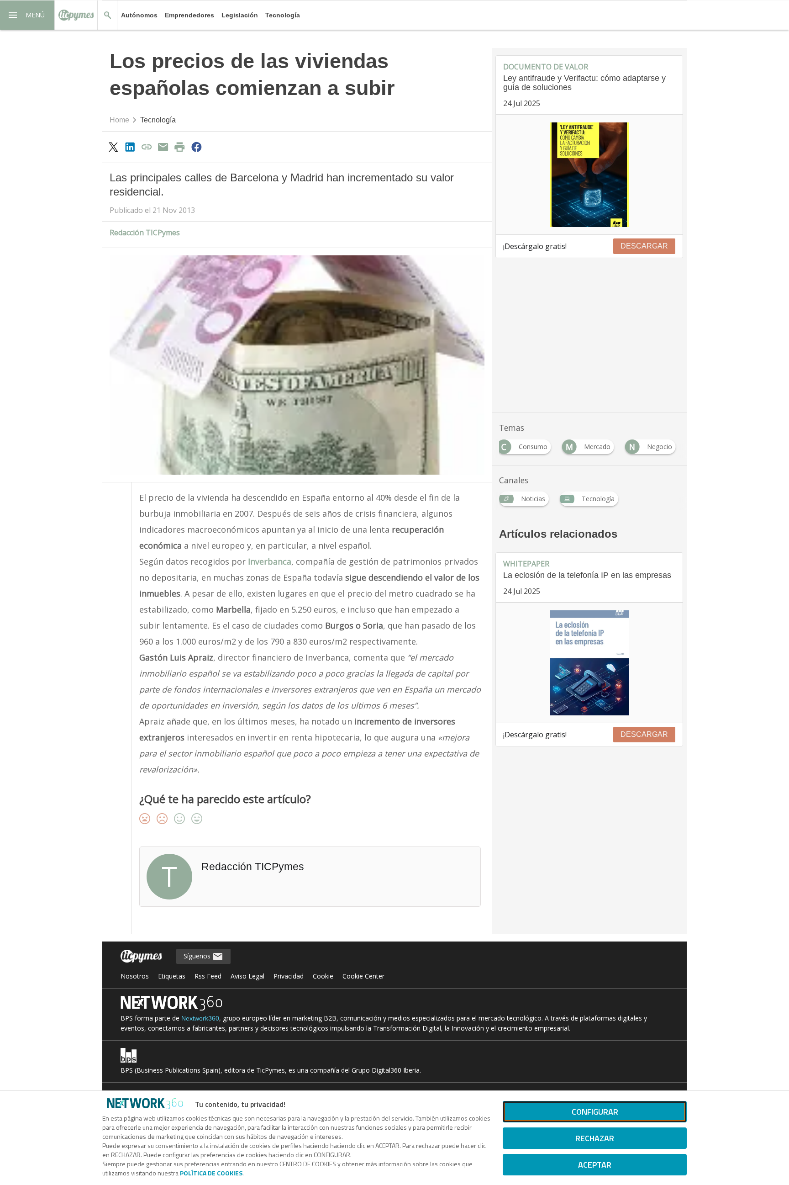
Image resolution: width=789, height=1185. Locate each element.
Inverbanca (269, 561)
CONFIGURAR (595, 1112)
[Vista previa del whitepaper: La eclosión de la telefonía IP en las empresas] (589, 662)
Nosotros (135, 976)
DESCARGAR (644, 246)
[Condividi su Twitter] (113, 146)
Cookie (323, 976)
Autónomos (139, 15)
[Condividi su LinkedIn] (129, 146)
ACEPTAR (594, 1165)
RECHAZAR (594, 1138)
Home (119, 120)
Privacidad (289, 976)
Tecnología (282, 15)
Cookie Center (363, 976)
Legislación (239, 15)
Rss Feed (208, 976)
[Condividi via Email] (163, 146)
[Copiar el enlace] (146, 146)
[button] (27, 15)
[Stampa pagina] (180, 146)
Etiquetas (171, 976)
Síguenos (198, 956)
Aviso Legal (247, 976)
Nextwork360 (200, 1018)
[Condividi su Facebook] (196, 146)
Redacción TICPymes (145, 232)
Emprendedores (189, 15)
